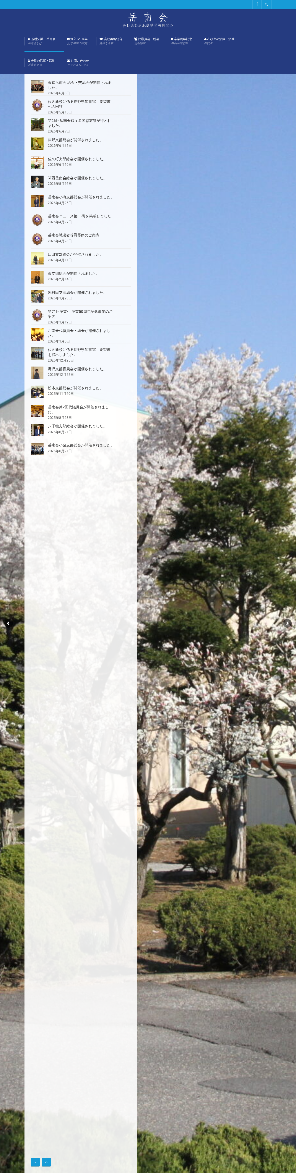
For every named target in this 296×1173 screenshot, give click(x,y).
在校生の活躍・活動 (219, 41)
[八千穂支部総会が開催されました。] (37, 430)
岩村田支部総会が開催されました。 (77, 292)
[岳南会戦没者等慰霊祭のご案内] (37, 239)
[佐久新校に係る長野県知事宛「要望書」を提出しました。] (37, 353)
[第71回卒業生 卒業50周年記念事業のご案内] (37, 315)
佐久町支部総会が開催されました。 (77, 159)
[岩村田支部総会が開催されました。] (37, 296)
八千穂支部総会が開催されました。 (77, 426)
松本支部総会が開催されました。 (75, 388)
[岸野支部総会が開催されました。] (37, 143)
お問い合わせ (78, 62)
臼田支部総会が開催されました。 (75, 254)
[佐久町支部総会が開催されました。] (37, 163)
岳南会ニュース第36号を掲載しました (79, 216)
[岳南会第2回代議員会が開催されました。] (37, 411)
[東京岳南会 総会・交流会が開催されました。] (37, 86)
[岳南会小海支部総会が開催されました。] (37, 201)
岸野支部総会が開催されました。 (75, 140)
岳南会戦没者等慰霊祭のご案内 (73, 235)
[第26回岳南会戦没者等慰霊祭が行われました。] (37, 124)
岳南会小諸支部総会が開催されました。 (81, 445)
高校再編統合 (110, 41)
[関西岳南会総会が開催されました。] (37, 182)
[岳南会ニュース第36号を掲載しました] (37, 220)
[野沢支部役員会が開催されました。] (37, 373)
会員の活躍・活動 (41, 62)
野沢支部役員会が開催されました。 (77, 369)
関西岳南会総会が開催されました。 (77, 178)
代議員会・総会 (146, 41)
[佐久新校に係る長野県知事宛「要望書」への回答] (37, 105)
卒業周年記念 (181, 41)
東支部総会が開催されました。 (73, 273)
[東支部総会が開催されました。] (37, 277)
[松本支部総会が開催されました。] (37, 392)
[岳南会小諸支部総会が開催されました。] (37, 449)
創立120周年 (77, 41)
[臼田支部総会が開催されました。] (37, 258)
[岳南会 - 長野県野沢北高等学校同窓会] (148, 19)
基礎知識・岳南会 (41, 41)
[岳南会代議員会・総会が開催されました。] (37, 334)
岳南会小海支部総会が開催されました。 (81, 197)
